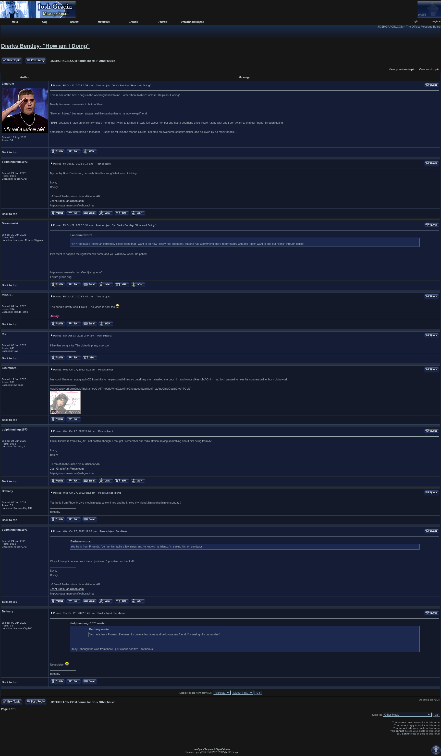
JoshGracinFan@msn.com (67, 200)
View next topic (429, 69)
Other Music (107, 60)
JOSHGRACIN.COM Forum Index (73, 60)
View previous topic (402, 69)
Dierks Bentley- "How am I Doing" (45, 46)
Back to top (9, 152)
